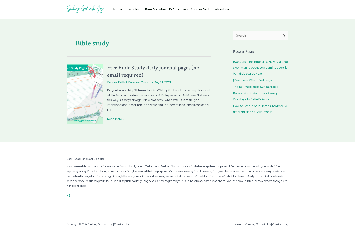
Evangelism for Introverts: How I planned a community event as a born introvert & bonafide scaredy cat (260, 67)
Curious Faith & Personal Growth (129, 82)
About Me (222, 9)
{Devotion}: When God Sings (252, 80)
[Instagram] (68, 195)
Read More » (115, 119)
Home (117, 9)
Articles (133, 9)
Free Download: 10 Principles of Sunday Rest (177, 9)
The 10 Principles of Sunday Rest (255, 87)
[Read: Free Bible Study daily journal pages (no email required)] (85, 93)
